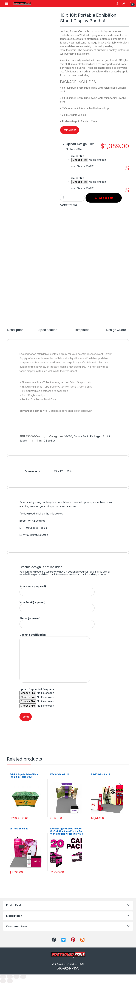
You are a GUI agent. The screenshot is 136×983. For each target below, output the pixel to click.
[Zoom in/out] (23, 977)
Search (116, 3)
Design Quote (116, 330)
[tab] (15, 331)
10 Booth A (49, 440)
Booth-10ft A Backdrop (32, 520)
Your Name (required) (32, 586)
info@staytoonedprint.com (69, 574)
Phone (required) (29, 618)
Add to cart (106, 197)
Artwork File (74, 149)
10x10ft (68, 436)
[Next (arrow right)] (10, 981)
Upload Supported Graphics (36, 689)
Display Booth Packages (88, 436)
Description (15, 330)
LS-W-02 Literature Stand (33, 534)
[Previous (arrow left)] (3, 981)
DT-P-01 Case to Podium (33, 527)
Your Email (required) (32, 602)
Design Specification (32, 634)
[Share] (10, 977)
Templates (81, 330)
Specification (47, 330)
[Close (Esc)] (3, 977)
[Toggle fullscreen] (16, 977)
